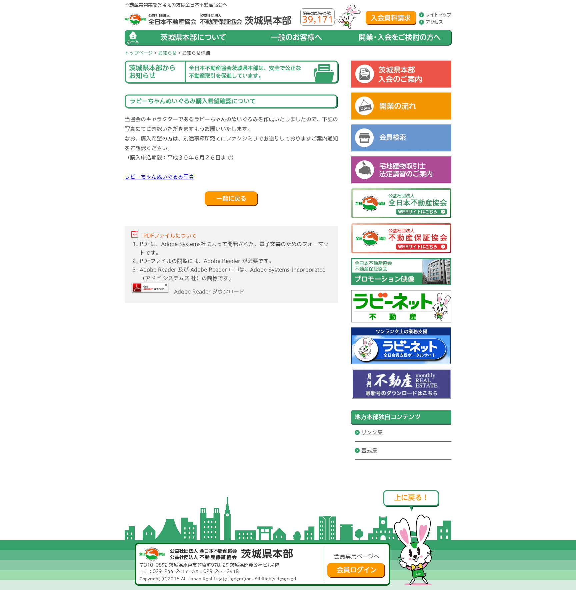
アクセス (434, 22)
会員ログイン (356, 570)
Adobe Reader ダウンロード (206, 291)
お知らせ (167, 53)
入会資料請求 (391, 18)
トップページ (139, 53)
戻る (231, 198)
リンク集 (372, 432)
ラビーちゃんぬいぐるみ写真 (159, 176)
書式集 (369, 450)
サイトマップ (438, 14)
